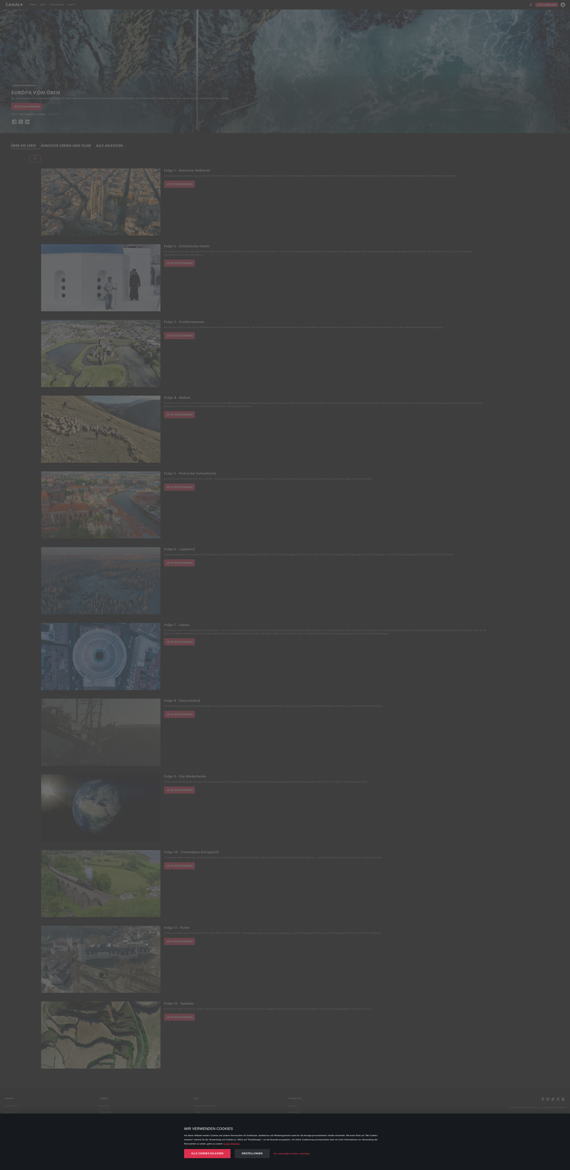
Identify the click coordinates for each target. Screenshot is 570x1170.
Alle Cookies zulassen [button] (207, 1153)
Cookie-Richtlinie (232, 1144)
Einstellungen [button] (252, 1153)
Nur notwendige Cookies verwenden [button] (292, 1153)
